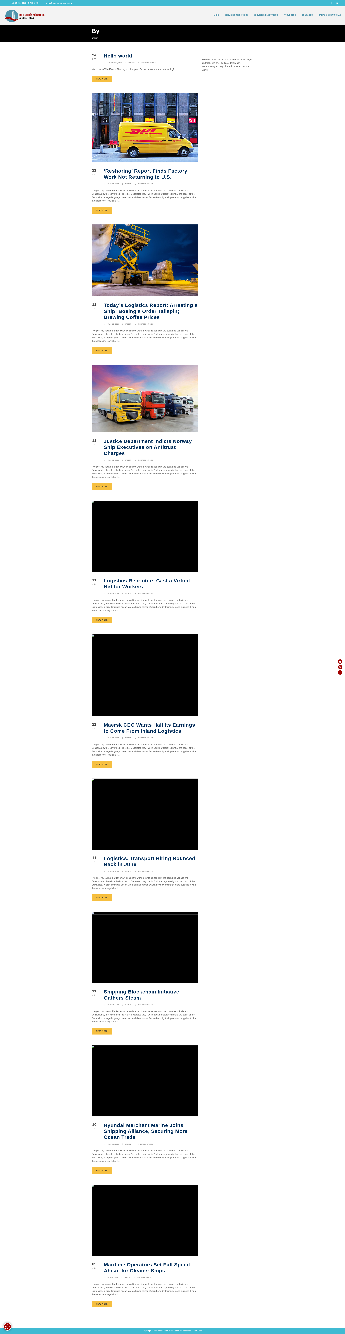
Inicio (216, 15)
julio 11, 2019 (113, 184)
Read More (102, 79)
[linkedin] (337, 3)
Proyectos (290, 15)
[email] (327, 3)
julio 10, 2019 (113, 1144)
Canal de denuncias (329, 15)
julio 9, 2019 (112, 1277)
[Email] (340, 672)
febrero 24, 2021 (114, 63)
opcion (131, 63)
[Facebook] (340, 661)
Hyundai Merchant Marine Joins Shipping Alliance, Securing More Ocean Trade (146, 1131)
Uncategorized (149, 63)
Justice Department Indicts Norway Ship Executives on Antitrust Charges (148, 447)
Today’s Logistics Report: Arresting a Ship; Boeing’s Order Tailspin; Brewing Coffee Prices (151, 311)
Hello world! (119, 56)
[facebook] (331, 3)
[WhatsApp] (340, 667)
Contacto (307, 15)
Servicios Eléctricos (266, 15)
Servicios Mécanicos (236, 15)
